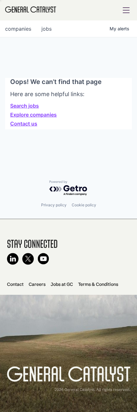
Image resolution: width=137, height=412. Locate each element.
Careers (37, 284)
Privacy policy (54, 204)
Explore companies (33, 114)
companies (18, 29)
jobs (46, 29)
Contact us (23, 123)
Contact (15, 284)
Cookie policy (84, 204)
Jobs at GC (62, 284)
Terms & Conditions (98, 284)
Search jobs (24, 106)
